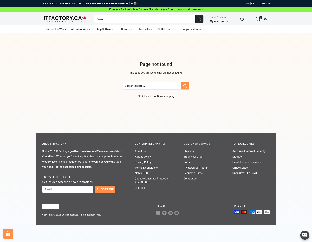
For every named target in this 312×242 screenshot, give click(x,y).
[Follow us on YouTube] (176, 212)
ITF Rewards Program (196, 167)
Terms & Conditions (146, 167)
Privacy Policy (143, 162)
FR (252, 3)
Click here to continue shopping (156, 96)
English (48, 206)
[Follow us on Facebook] (158, 212)
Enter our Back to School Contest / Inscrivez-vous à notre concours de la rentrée (156, 9)
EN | (248, 3)
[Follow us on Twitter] (164, 212)
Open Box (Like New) (244, 172)
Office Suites (240, 167)
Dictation (237, 156)
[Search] (199, 19)
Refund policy (143, 156)
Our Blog (140, 187)
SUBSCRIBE (105, 189)
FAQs (187, 162)
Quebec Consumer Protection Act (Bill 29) (152, 180)
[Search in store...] (185, 85)
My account (218, 21)
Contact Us (190, 178)
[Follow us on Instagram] (170, 212)
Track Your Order (193, 156)
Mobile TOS (141, 172)
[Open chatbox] (304, 235)
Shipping (189, 151)
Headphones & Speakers (246, 162)
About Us (140, 151)
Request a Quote (193, 172)
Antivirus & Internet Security (249, 151)
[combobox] (144, 19)
